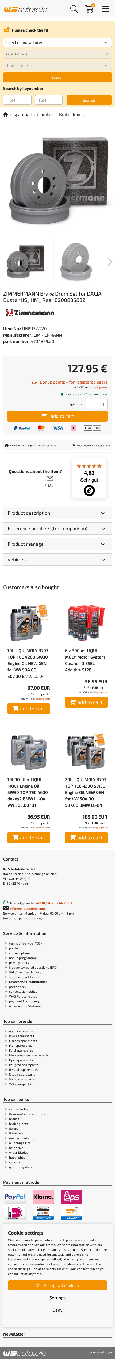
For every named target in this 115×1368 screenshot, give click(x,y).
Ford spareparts (21, 1050)
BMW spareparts (21, 1036)
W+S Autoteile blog (23, 996)
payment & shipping (24, 1001)
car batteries (18, 1109)
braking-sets (18, 1123)
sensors (15, 1162)
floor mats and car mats (27, 1114)
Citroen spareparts (23, 1040)
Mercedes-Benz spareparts (29, 1055)
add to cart (62, 416)
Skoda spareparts (22, 1074)
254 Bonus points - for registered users (69, 381)
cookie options (19, 953)
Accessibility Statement (26, 1006)
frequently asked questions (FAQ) (33, 967)
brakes (46, 114)
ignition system (20, 1167)
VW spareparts (20, 1084)
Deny (57, 1309)
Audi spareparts (21, 1031)
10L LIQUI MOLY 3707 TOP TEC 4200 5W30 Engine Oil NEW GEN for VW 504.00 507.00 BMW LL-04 (27, 663)
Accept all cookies (61, 1285)
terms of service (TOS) (25, 943)
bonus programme (23, 958)
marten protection (22, 1138)
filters (13, 1128)
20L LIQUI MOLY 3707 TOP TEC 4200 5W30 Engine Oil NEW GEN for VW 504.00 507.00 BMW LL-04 (85, 792)
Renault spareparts (23, 1069)
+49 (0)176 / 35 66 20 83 (54, 903)
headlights (17, 1157)
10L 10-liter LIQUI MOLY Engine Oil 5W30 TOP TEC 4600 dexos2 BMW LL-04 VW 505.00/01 (27, 792)
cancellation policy (23, 991)
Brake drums (71, 114)
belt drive (16, 1147)
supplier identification (25, 977)
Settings (57, 1297)
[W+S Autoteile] (25, 8)
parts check (17, 986)
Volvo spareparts (21, 1079)
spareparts (24, 114)
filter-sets (16, 1133)
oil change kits (19, 1143)
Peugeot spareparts (23, 1065)
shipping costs (99, 387)
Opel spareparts (21, 1060)
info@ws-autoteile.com (27, 908)
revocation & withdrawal (28, 982)
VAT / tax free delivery (25, 972)
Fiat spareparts (20, 1045)
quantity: (76, 404)
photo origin (18, 948)
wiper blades (18, 1152)
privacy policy (19, 962)
